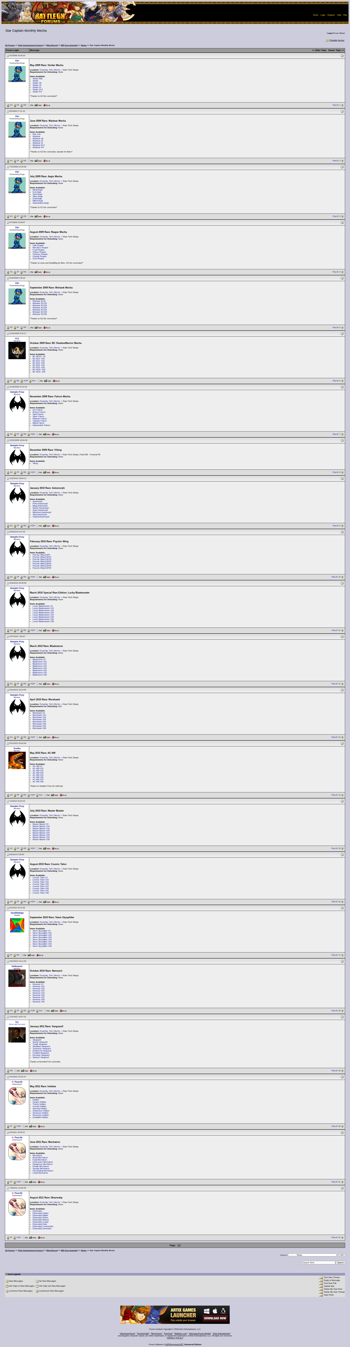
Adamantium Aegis (41, 203)
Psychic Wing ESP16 (42, 559)
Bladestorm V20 (40, 666)
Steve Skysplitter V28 (42, 942)
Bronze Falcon (39, 412)
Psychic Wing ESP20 (42, 561)
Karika (17, 748)
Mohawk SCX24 (40, 310)
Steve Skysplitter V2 (41, 931)
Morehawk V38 (39, 728)
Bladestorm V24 (40, 668)
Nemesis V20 (38, 991)
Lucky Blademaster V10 (43, 608)
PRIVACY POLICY (175, 1338)
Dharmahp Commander (43, 1226)
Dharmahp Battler (40, 1215)
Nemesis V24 (38, 993)
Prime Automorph (40, 503)
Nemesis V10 (38, 986)
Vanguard (37, 1040)
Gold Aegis (37, 198)
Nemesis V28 (38, 995)
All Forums (10, 45)
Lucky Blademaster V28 (43, 617)
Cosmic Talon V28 (41, 888)
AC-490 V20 (38, 773)
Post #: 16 (336, 902)
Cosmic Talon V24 (41, 886)
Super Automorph (40, 510)
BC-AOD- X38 (39, 372)
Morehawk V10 (39, 715)
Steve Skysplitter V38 (42, 946)
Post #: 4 (337, 272)
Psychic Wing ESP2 (41, 555)
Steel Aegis (37, 194)
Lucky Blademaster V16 (43, 610)
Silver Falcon (38, 416)
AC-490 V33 (38, 779)
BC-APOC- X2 (39, 356)
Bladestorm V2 (39, 659)
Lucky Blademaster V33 (43, 619)
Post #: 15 (336, 848)
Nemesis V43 (38, 1002)
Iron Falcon (38, 410)
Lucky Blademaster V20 (43, 613)
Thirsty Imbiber (39, 1104)
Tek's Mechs (54, 70)
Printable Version (337, 40)
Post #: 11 (336, 630)
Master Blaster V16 (41, 828)
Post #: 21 (336, 1182)
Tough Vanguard (40, 1044)
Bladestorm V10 (40, 662)
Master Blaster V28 (41, 835)
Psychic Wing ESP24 (42, 563)
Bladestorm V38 (40, 675)
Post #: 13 (336, 737)
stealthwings (17, 913)
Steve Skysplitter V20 (42, 937)
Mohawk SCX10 (40, 303)
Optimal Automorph (41, 517)
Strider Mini (37, 78)
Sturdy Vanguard (40, 1042)
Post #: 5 (337, 327)
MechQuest (156, 1333)
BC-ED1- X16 (39, 361)
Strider (35, 81)
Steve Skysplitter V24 (42, 939)
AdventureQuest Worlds (200, 1333)
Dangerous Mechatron (42, 1164)
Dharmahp (37, 1211)
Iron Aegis (37, 192)
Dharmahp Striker (40, 1217)
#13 (17, 338)
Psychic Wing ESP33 (42, 568)
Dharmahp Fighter (41, 1213)
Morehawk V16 (39, 717)
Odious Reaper (39, 252)
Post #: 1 (337, 105)
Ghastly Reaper (40, 256)
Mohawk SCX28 (40, 312)
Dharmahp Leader (41, 1222)
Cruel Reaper (38, 250)
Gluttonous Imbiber (41, 1111)
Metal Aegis (38, 190)
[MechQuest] (52, 45)
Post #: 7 (337, 434)
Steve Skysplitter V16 (42, 935)
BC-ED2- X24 (39, 365)
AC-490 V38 (38, 782)
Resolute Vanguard (41, 1055)
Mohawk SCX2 (39, 301)
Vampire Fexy (17, 392)
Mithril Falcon (38, 423)
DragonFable (143, 1333)
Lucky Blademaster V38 (43, 621)
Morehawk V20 (39, 719)
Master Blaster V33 (41, 837)
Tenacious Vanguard (42, 1048)
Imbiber (36, 1100)
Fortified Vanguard (41, 1053)
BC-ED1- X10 (39, 359)
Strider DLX (38, 89)
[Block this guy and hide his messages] (46, 105)
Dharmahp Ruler (40, 1224)
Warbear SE (38, 138)
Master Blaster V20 (41, 831)
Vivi (17, 60)
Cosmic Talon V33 (41, 891)
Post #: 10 (336, 577)
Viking (35, 463)
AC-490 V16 (38, 771)
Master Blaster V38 (41, 839)
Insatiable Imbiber (40, 1117)
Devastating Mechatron (43, 1171)
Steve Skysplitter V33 (42, 944)
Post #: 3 (337, 216)
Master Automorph (41, 508)
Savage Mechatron (41, 1168)
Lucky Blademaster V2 (43, 606)
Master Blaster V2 (40, 824)
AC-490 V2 (37, 766)
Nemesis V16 (38, 988)
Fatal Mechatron (40, 1160)
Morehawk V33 (39, 726)
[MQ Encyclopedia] (69, 45)
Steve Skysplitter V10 (42, 933)
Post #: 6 (337, 381)
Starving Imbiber (40, 1108)
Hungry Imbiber (39, 1102)
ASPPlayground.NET (174, 1344)
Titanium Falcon (40, 421)
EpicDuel (168, 1333)
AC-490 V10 (38, 768)
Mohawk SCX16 (40, 305)
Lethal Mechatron (40, 1173)
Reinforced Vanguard (42, 1051)
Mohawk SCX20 (40, 307)
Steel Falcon (38, 414)
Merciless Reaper (40, 248)
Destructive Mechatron (43, 1162)
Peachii (18, 1082)
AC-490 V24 (38, 775)
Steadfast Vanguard (41, 1046)
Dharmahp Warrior (41, 1220)
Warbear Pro (38, 147)
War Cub (36, 134)
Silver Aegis (38, 196)
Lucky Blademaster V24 (43, 615)
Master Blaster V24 (41, 833)
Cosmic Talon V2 (40, 877)
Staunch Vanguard (41, 1057)
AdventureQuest (127, 1333)
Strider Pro (37, 92)
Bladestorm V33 (40, 672)
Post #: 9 (337, 526)
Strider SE (37, 83)
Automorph (37, 501)
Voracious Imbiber (40, 1113)
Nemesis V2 (38, 984)
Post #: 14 (336, 795)
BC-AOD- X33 (39, 369)
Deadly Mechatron (41, 1166)
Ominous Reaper (40, 254)
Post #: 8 (337, 472)
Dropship (44, 70)
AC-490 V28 (38, 777)
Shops (84, 45)
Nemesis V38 (38, 999)
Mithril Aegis (38, 201)
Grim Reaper (38, 258)
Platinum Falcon (40, 419)
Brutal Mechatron (40, 1157)
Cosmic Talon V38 (41, 893)
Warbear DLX (39, 145)
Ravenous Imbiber (41, 1115)
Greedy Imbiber (39, 1106)
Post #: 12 (336, 684)
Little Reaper (38, 245)
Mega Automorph (40, 506)
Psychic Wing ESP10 (42, 557)
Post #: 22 (336, 1237)
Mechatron (37, 1155)
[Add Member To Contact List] (38, 105)
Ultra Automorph (40, 514)
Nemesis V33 (38, 997)
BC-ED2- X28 (39, 367)
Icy (17, 1022)
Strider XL (37, 87)
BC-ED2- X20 (39, 363)
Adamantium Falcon (41, 425)
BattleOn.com (181, 1333)
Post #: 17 (336, 955)
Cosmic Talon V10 (41, 880)
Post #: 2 (337, 161)
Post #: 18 (336, 1011)
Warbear (36, 136)
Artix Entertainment (221, 1333)
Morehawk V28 (39, 724)
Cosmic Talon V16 (41, 882)
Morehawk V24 (39, 722)
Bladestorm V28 (40, 670)
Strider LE (37, 85)
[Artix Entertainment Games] (30, 45)
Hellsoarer (17, 966)
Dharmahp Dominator (42, 1228)
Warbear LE (38, 141)
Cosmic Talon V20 (41, 884)
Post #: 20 (336, 1126)
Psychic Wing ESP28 (42, 566)
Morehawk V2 (39, 713)
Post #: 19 (336, 1071)
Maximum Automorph (42, 512)
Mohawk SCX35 (40, 314)
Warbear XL (38, 143)
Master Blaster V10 (41, 826)
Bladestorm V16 (40, 664)
